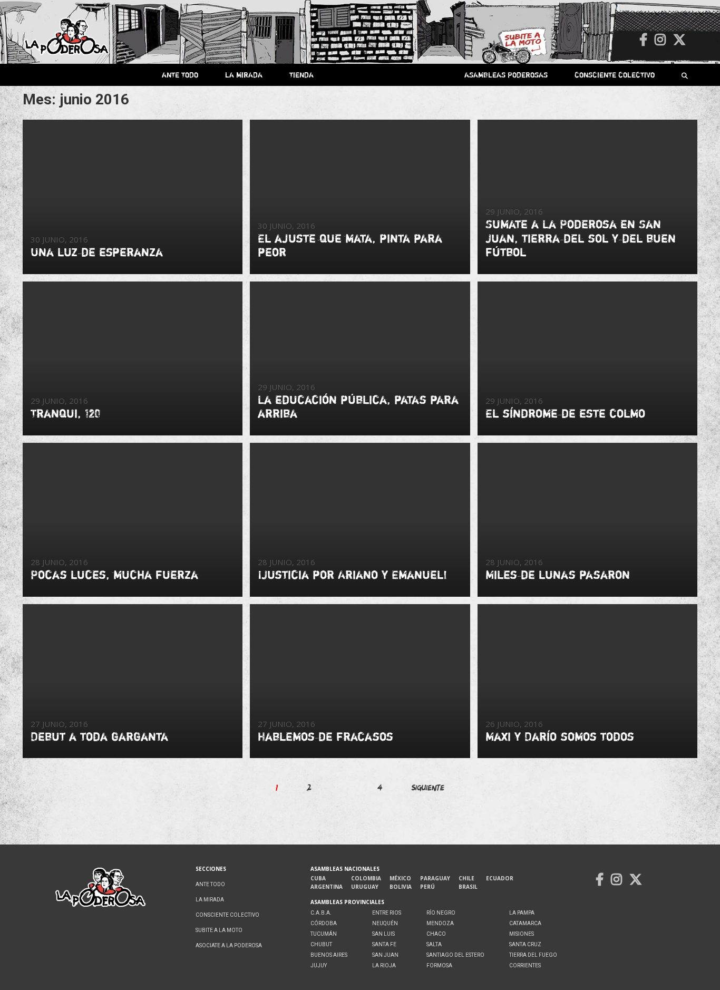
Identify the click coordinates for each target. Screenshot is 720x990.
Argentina (326, 886)
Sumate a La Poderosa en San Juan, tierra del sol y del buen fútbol (580, 238)
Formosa (439, 965)
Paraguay (435, 878)
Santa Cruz (525, 944)
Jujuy (318, 965)
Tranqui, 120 (65, 413)
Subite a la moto (219, 930)
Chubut (321, 944)
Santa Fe (384, 944)
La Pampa (521, 913)
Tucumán (323, 934)
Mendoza (440, 923)
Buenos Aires (328, 955)
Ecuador (499, 878)
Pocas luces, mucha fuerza (114, 574)
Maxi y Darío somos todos (559, 736)
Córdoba (323, 923)
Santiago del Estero (455, 955)
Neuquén (385, 923)
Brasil (468, 886)
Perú (427, 886)
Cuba (318, 878)
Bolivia (401, 886)
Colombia (366, 878)
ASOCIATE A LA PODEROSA (229, 945)
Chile (466, 878)
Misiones (521, 934)
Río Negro (440, 913)
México (400, 878)
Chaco (436, 934)
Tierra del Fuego (533, 955)
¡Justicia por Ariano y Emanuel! (352, 574)
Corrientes (525, 965)
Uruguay (364, 886)
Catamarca (525, 923)
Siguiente (428, 787)
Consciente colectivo (615, 74)
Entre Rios (386, 913)
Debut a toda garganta (99, 736)
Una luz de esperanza (97, 252)
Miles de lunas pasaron (557, 574)
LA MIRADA (243, 74)
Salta (434, 944)
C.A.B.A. (321, 913)
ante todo (180, 74)
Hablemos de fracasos (325, 736)
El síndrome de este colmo (565, 413)
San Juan (385, 955)
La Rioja (384, 965)
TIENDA (301, 74)
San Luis (383, 934)
